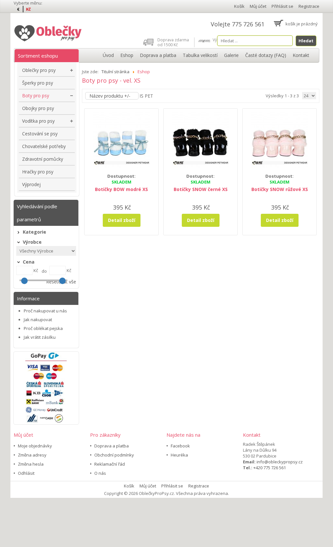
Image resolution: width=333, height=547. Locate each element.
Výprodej (31, 184)
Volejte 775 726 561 (237, 24)
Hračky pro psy (37, 172)
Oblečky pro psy (39, 70)
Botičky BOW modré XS (121, 189)
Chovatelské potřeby (44, 146)
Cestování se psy (40, 133)
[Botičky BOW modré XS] (121, 140)
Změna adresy (32, 455)
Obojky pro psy (38, 108)
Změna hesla (31, 464)
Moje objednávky (35, 446)
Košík (239, 6)
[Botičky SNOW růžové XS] (279, 140)
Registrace (309, 6)
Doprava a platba (111, 446)
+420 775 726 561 (269, 468)
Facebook (180, 446)
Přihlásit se (282, 6)
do (44, 271)
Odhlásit (26, 473)
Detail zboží (121, 220)
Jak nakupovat (38, 319)
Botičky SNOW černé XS (201, 189)
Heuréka (179, 455)
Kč (28, 9)
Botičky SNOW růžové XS (279, 189)
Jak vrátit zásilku (40, 337)
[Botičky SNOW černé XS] (200, 140)
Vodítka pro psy (38, 121)
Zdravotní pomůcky (42, 159)
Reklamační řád (109, 464)
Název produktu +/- (109, 96)
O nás (100, 473)
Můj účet (258, 6)
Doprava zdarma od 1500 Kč (173, 42)
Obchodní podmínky (114, 455)
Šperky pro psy (37, 83)
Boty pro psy (35, 95)
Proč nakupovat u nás (45, 311)
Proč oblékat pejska (43, 328)
